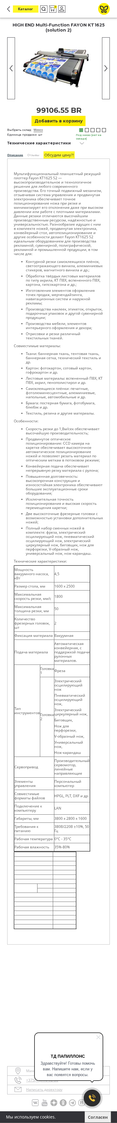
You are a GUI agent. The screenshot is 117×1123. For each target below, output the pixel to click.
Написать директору (44, 1089)
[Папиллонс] (104, 9)
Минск (38, 130)
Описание (15, 155)
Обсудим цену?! (59, 155)
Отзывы (33, 155)
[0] (52, 9)
